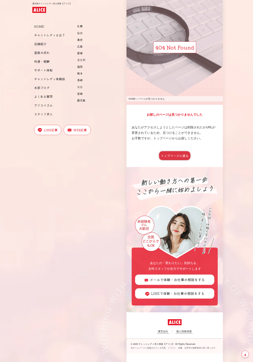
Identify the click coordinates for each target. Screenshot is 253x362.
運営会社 (163, 331)
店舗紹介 (40, 44)
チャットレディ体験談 (49, 79)
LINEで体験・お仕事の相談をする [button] (177, 293)
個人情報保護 (184, 331)
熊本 (80, 73)
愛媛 (80, 53)
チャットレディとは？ (49, 35)
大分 (80, 87)
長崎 (80, 80)
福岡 (80, 67)
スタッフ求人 (43, 114)
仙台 (80, 33)
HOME (39, 26)
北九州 (81, 60)
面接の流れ (42, 52)
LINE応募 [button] (51, 130)
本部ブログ (42, 87)
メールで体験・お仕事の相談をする (177, 279)
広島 (80, 46)
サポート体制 (43, 70)
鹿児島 (81, 100)
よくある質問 (43, 96)
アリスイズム (43, 105)
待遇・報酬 (42, 61)
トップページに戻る (175, 155)
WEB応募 (80, 130)
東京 (80, 40)
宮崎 (80, 94)
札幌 (80, 26)
